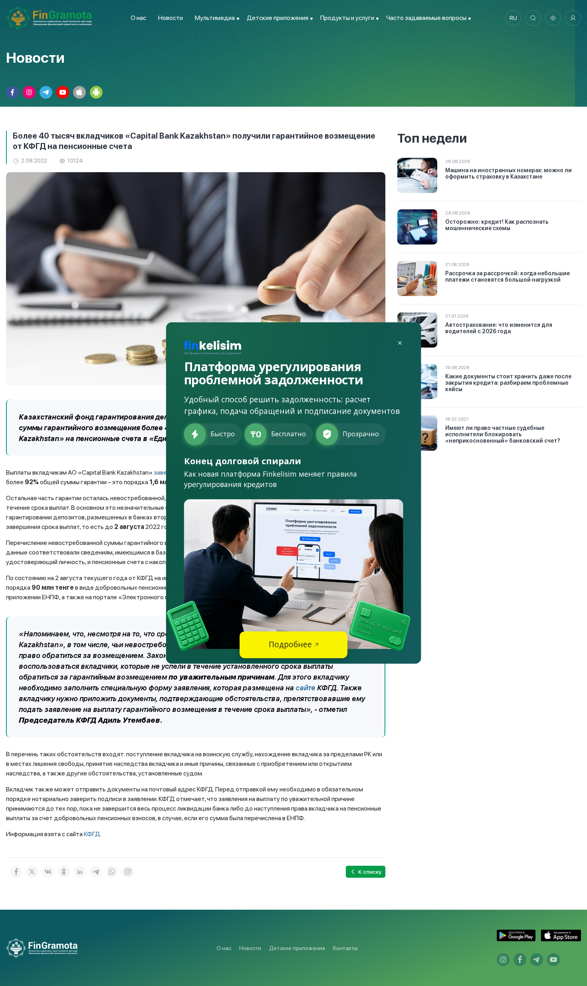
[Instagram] (128, 872)
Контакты (345, 948)
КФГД (92, 834)
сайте (305, 688)
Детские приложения (297, 948)
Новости (170, 18)
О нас (138, 18)
